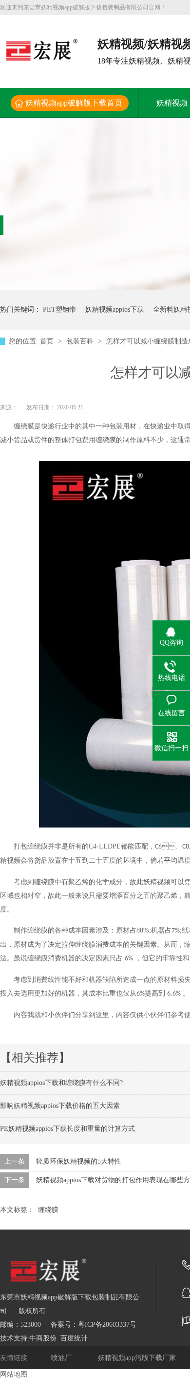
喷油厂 (62, 1357)
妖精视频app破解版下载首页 (73, 103)
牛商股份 (43, 1338)
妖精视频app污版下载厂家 (138, 1357)
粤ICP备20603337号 (107, 1324)
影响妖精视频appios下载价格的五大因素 (60, 1105)
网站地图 (13, 1374)
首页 (48, 341)
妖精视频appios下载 (114, 309)
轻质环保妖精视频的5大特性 (78, 1161)
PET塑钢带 (59, 309)
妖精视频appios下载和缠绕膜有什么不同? (61, 1082)
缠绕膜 (48, 1209)
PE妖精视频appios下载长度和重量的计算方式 (67, 1128)
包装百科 (80, 341)
